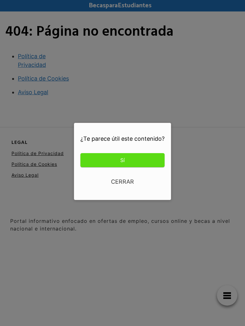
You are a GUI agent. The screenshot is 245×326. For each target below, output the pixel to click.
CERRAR (122, 181)
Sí (122, 160)
